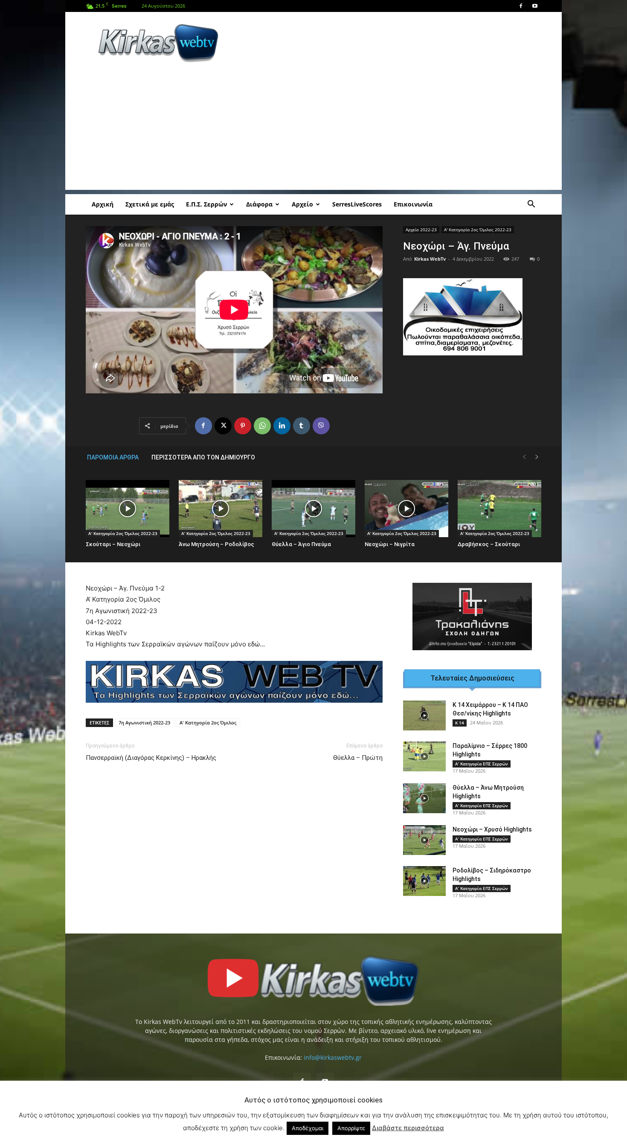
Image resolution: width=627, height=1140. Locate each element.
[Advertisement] (386, 43)
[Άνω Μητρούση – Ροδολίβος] (220, 509)
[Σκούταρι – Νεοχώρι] (127, 509)
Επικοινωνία (413, 204)
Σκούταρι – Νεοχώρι (113, 544)
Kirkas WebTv (430, 259)
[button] (531, 205)
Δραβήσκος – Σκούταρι (489, 544)
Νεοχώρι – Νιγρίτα (390, 544)
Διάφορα (259, 204)
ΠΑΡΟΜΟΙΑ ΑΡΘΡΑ (113, 457)
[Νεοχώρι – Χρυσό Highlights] (424, 840)
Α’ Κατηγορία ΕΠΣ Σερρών (481, 764)
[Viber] (321, 425)
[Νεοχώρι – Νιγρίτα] (406, 509)
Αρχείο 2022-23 (421, 230)
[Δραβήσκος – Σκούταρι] (499, 509)
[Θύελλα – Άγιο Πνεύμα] (313, 509)
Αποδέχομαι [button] (307, 1128)
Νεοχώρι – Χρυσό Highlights (492, 829)
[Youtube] (534, 6)
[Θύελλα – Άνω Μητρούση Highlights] (424, 798)
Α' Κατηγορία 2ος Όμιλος (208, 722)
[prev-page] (524, 457)
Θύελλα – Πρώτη (358, 758)
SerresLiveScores (357, 204)
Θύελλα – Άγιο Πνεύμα (301, 544)
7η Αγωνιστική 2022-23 (144, 722)
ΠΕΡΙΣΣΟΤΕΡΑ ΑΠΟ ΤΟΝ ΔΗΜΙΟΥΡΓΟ (203, 457)
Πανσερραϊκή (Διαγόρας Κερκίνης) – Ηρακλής (151, 758)
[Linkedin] (281, 425)
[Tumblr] (301, 425)
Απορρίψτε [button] (351, 1128)
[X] (223, 425)
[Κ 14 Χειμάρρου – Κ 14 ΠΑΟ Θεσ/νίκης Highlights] (424, 715)
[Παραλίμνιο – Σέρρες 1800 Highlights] (424, 756)
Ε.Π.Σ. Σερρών (206, 204)
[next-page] (537, 457)
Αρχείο (302, 204)
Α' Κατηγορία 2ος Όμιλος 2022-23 (477, 230)
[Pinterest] (242, 425)
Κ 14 (459, 723)
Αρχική (102, 204)
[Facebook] (520, 6)
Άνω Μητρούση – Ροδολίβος (216, 544)
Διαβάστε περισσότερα (408, 1128)
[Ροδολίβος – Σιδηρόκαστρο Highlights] (424, 881)
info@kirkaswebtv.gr (333, 1057)
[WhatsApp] (262, 425)
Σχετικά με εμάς (149, 204)
